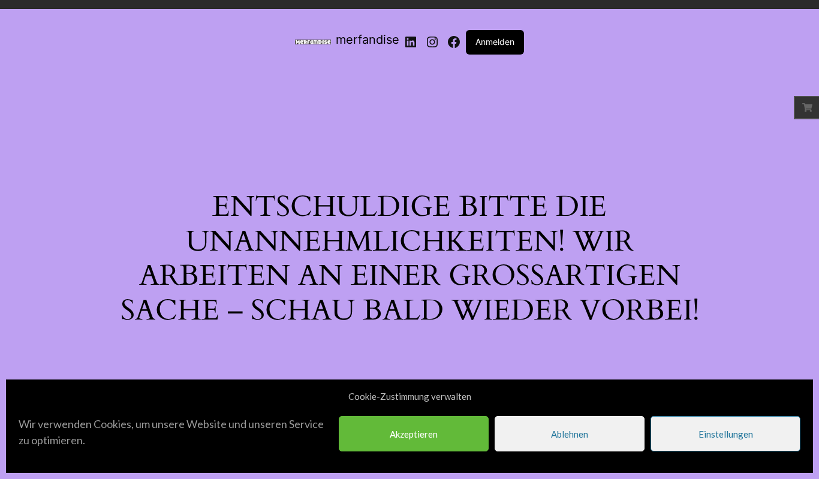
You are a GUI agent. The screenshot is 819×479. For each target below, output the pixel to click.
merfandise (367, 39)
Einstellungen (725, 434)
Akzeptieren (414, 434)
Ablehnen (569, 434)
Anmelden (494, 42)
